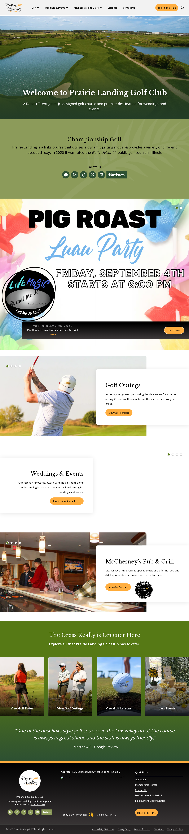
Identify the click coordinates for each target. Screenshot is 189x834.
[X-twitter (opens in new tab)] (92, 174)
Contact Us (129, 7)
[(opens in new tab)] (116, 174)
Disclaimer (159, 829)
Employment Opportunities (150, 800)
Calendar (112, 7)
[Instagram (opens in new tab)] (74, 174)
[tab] (177, 208)
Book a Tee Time (167, 7)
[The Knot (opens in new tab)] (46, 812)
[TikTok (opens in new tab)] (23, 812)
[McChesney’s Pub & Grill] (143, 590)
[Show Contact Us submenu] (137, 8)
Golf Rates (140, 779)
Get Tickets (174, 330)
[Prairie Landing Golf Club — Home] (13, 7)
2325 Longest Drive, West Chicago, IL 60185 (96, 771)
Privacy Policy (124, 829)
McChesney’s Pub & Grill (86, 7)
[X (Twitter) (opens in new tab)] (30, 812)
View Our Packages (119, 412)
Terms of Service (142, 829)
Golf (34, 7)
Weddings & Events (55, 7)
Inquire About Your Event (66, 501)
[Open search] (182, 7)
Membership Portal (146, 784)
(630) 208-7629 (38, 804)
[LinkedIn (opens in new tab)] (37, 812)
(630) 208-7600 (35, 796)
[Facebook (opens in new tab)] (66, 174)
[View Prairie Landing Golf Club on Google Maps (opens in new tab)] (94, 792)
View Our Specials (118, 586)
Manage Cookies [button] (175, 829)
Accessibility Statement (103, 829)
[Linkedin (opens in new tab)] (101, 174)
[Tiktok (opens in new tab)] (83, 174)
